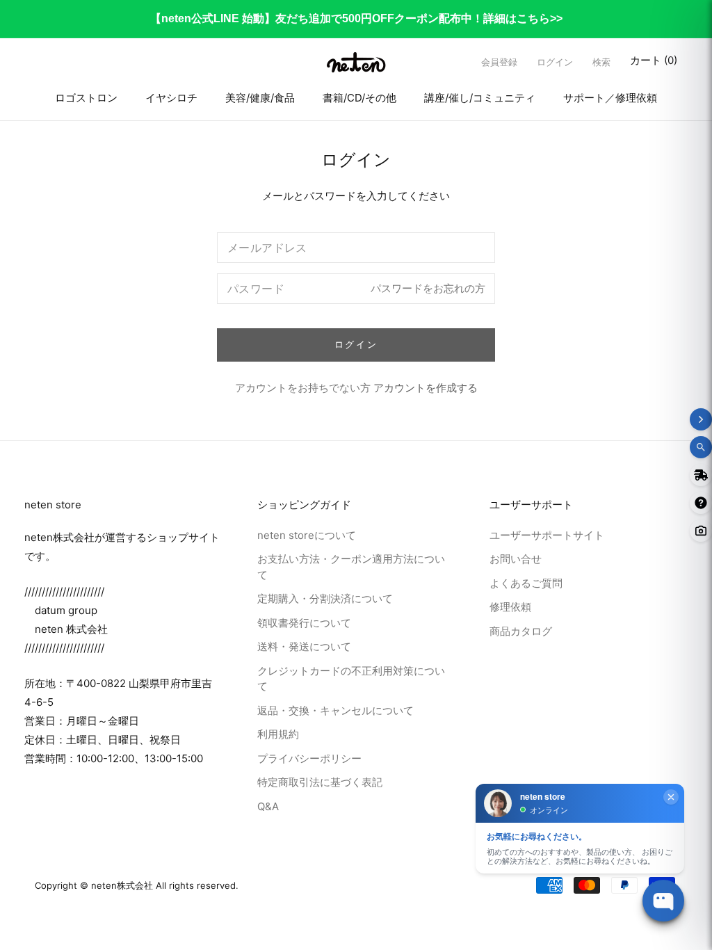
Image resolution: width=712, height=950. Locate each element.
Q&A (268, 806)
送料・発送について (304, 646)
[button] (601, 62)
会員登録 (499, 63)
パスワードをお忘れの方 (428, 288)
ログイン (555, 63)
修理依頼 (510, 606)
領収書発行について (304, 622)
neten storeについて (306, 535)
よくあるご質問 (526, 583)
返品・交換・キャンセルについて (335, 710)
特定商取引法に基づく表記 (319, 782)
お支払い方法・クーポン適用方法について (351, 566)
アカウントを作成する (425, 387)
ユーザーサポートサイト (547, 535)
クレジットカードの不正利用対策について (351, 678)
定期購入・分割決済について (325, 598)
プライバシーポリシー (309, 758)
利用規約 (278, 734)
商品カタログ (521, 631)
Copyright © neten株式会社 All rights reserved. (136, 885)
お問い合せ (516, 558)
